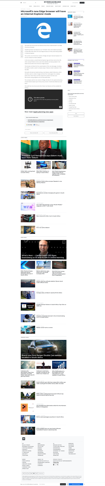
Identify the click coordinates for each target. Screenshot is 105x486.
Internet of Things (59, 450)
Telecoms (25, 455)
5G (23, 443)
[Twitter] (22, 49)
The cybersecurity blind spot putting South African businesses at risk (78, 43)
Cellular (40, 446)
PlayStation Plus (72, 98)
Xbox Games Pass (73, 96)
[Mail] (22, 56)
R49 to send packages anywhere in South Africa (50, 417)
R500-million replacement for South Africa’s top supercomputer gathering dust (49, 394)
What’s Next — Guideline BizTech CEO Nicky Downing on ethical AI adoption (79, 74)
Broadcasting (39, 214)
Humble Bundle (72, 103)
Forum (43, 6)
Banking (71, 443)
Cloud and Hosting (59, 446)
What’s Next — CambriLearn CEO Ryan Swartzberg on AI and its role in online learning (43, 256)
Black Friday (26, 445)
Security (38, 314)
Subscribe (82, 2)
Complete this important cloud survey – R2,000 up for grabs (79, 34)
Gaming (40, 449)
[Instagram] (36, 473)
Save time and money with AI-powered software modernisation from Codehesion (59, 273)
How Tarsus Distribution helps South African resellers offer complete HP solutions (59, 173)
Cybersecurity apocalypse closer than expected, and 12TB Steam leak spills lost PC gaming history (28, 373)
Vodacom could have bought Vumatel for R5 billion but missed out (42, 372)
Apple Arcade (72, 105)
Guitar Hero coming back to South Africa (28, 172)
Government (39, 392)
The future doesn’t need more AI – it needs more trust (78, 82)
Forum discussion (52, 132)
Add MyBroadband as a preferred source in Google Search (40, 119)
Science (71, 452)
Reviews (55, 452)
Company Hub (66, 6)
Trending (40, 455)
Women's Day (77, 63)
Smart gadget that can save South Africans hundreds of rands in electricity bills (48, 429)
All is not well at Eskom (43, 227)
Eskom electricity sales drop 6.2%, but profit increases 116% (42, 272)
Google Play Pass (72, 107)
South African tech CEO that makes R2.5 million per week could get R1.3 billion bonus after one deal (51, 383)
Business (38, 326)
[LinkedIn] (22, 51)
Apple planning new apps (43, 112)
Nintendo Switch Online (74, 108)
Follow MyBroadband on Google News (36, 121)
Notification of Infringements (62, 460)
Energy (37, 226)
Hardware (72, 449)
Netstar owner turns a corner (44, 327)
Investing (71, 450)
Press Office (37, 6)
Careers (40, 465)
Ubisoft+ (71, 100)
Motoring (24, 353)
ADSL (39, 443)
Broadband (41, 445)
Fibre (70, 447)
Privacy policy (57, 459)
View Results (76, 116)
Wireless (56, 455)
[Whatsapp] (29, 473)
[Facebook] (23, 473)
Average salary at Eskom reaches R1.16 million (49, 292)
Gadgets (24, 449)
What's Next (58, 6)
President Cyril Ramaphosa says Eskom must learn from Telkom (42, 157)
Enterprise (56, 447)
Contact (40, 463)
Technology (23, 369)
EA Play (70, 101)
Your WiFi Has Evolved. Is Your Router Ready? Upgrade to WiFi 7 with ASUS (49, 205)
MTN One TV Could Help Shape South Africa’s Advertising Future (78, 51)
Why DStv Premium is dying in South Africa (42, 172)
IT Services (25, 452)
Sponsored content (44, 462)
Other (70, 110)
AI (53, 443)
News (30, 6)
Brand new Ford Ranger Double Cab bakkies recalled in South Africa (42, 356)
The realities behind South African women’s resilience (79, 65)
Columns (71, 446)
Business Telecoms (40, 369)
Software (56, 453)
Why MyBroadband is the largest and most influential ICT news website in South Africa (58, 373)
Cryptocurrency (27, 447)
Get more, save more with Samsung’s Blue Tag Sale (78, 17)
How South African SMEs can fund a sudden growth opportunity (78, 26)
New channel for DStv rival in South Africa (48, 216)
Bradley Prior (24, 16)
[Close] (84, 484)
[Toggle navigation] (21, 2)
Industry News (49, 6)
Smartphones (39, 191)
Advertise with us (43, 460)
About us (40, 459)
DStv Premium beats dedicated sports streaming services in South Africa (27, 273)
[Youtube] (34, 473)
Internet (40, 450)
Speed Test (73, 6)
